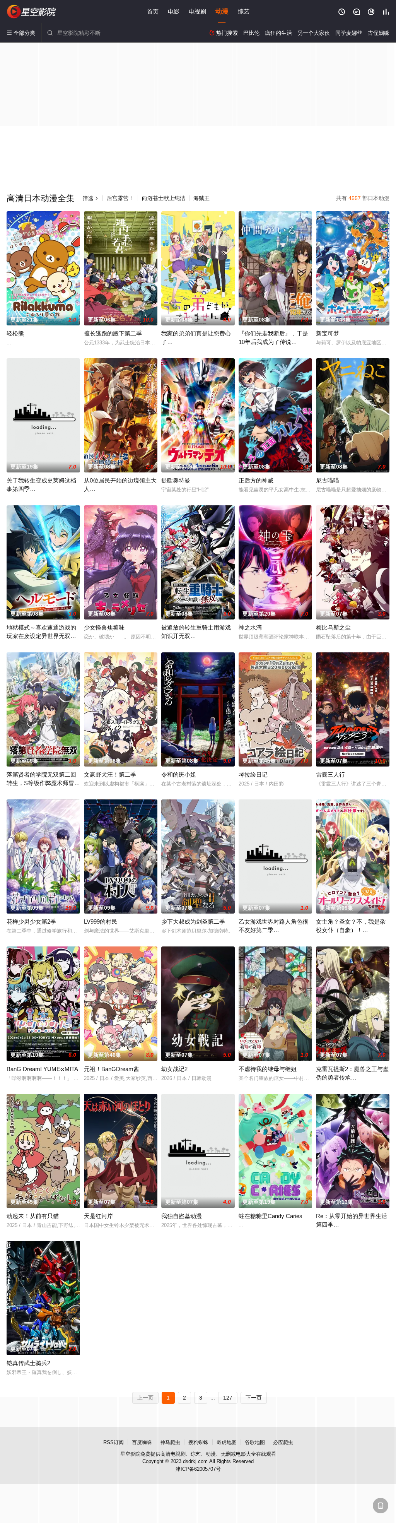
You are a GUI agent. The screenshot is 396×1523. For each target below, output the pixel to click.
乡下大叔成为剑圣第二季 (193, 921)
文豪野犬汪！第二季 (110, 774)
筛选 (90, 198)
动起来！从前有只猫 (33, 1216)
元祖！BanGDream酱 (111, 1069)
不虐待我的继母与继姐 (268, 1069)
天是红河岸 (98, 1216)
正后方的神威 (256, 480)
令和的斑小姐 (178, 774)
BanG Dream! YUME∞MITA (42, 1069)
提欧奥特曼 (175, 480)
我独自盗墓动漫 (181, 1216)
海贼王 (201, 198)
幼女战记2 (174, 1069)
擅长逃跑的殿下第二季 (113, 333)
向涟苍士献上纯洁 (163, 198)
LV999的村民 (100, 921)
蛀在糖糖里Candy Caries (270, 1216)
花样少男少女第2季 (31, 921)
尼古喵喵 (327, 480)
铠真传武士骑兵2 (28, 1363)
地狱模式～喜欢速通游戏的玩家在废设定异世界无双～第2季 (41, 636)
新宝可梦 (327, 333)
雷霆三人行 (330, 774)
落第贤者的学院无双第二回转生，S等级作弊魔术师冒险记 (43, 783)
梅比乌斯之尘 (333, 627)
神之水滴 (250, 627)
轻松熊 (15, 333)
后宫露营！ (120, 198)
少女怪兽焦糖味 (104, 627)
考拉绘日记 (253, 774)
